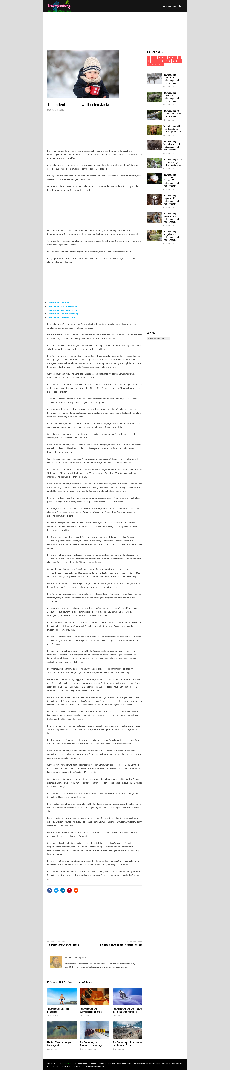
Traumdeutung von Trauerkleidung (62, 313)
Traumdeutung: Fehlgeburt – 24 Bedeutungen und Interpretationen (171, 235)
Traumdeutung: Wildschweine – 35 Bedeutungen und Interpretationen (171, 145)
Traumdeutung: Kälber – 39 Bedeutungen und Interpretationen (172, 129)
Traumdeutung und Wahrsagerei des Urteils (91, 1010)
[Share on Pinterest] (69, 890)
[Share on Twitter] (56, 890)
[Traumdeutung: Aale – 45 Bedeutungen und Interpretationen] (154, 111)
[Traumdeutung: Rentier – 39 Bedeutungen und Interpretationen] (154, 75)
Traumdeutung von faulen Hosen (62, 310)
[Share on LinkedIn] (62, 890)
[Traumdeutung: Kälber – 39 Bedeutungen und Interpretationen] (154, 126)
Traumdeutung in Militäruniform (61, 317)
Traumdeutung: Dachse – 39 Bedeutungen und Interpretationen (171, 97)
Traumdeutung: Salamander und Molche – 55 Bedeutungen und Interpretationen (171, 180)
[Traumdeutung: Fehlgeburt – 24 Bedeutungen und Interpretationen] (154, 232)
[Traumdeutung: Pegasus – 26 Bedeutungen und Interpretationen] (154, 196)
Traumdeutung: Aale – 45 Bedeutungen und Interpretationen (172, 114)
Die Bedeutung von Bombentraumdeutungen (91, 1044)
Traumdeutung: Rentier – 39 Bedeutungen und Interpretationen (171, 78)
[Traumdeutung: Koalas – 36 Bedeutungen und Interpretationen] (154, 160)
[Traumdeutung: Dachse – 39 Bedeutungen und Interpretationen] (154, 93)
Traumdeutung (169, 6)
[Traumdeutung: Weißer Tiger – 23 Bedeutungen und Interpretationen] (154, 214)
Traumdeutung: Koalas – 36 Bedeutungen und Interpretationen (172, 162)
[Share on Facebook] (49, 890)
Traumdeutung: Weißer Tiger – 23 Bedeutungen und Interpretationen (171, 217)
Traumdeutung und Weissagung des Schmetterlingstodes (127, 1010)
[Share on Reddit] (76, 890)
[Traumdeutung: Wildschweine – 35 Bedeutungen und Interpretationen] (154, 141)
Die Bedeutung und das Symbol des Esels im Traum (127, 1044)
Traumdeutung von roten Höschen (62, 306)
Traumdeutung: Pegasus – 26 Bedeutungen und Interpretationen (171, 199)
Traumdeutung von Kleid (58, 302)
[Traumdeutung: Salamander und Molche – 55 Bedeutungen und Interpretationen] (154, 175)
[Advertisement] (115, 29)
